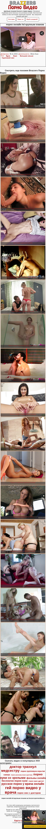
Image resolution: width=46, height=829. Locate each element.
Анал (15, 56)
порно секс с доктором (29, 793)
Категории (11, 19)
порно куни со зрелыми (21, 776)
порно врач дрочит (36, 781)
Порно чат (20, 19)
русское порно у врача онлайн (22, 783)
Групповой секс (8, 58)
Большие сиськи (26, 56)
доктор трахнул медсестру (19, 769)
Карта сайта (20, 821)
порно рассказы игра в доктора (21, 775)
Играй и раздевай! (32, 19)
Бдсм (8, 56)
